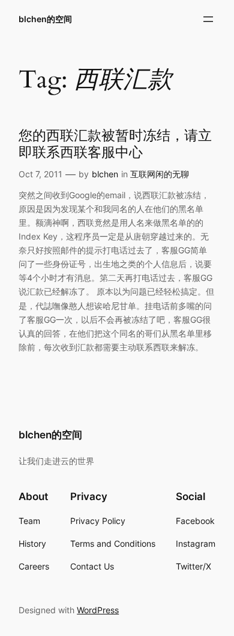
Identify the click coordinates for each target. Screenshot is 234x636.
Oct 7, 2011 (40, 174)
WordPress (98, 610)
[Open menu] (208, 19)
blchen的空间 (45, 19)
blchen (105, 174)
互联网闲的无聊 (159, 174)
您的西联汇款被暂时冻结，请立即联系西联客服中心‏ (115, 144)
